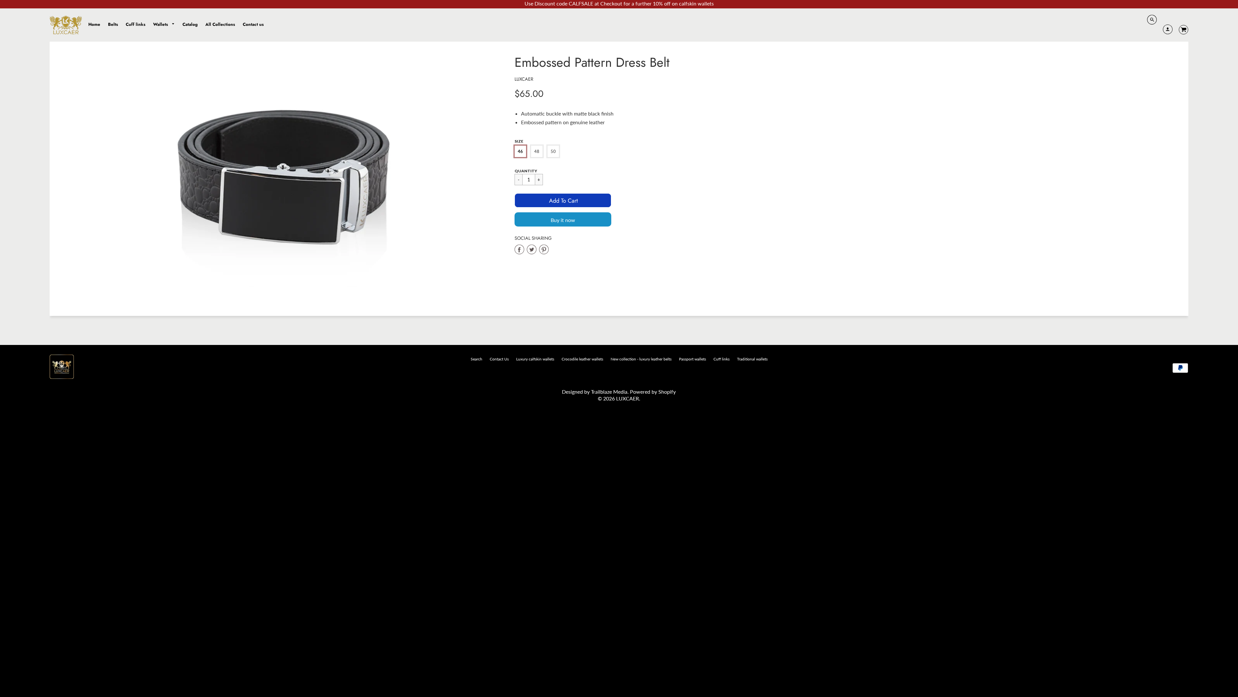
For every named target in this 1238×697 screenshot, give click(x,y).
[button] (563, 200)
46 (520, 151)
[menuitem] (94, 24)
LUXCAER (524, 79)
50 (553, 151)
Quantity (526, 170)
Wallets (161, 24)
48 (536, 151)
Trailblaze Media (609, 392)
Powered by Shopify (653, 392)
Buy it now (563, 220)
